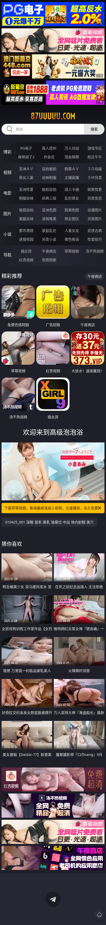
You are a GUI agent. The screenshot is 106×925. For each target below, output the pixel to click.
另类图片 (94, 218)
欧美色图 (72, 209)
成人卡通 (72, 189)
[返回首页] (99, 915)
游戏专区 (94, 148)
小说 (7, 234)
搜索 (94, 129)
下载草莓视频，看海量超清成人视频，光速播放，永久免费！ (53, 507)
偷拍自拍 (49, 189)
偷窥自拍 (26, 209)
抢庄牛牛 (94, 156)
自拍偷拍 (49, 168)
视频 (7, 172)
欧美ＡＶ (72, 168)
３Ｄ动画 (94, 168)
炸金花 (49, 156)
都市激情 (26, 230)
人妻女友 (72, 230)
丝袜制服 (49, 177)
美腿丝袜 (26, 218)
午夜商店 (49, 251)
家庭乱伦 (49, 230)
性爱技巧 (94, 239)
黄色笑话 (72, 239)
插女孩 (26, 251)
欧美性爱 (94, 189)
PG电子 (26, 148)
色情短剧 (49, 259)
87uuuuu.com (53, 116)
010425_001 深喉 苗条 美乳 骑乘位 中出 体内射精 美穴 (49, 522)
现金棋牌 (72, 156)
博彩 (7, 152)
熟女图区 (72, 218)
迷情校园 (26, 239)
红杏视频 (26, 259)
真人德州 (49, 148)
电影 (7, 193)
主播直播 (72, 177)
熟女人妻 (26, 177)
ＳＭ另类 (94, 177)
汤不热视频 (95, 251)
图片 (7, 213)
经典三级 (49, 198)
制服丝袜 (26, 198)
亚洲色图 (49, 209)
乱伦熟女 (72, 198)
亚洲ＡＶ (26, 168)
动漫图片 (94, 209)
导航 (7, 255)
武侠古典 (94, 230)
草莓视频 (72, 251)
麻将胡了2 (26, 156)
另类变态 (94, 198)
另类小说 (49, 239)
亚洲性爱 (26, 189)
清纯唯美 (49, 218)
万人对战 (72, 148)
